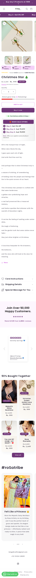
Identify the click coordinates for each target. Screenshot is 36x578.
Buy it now (18, 110)
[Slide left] (2, 60)
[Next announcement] (32, 3)
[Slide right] (34, 60)
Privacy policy (28, 572)
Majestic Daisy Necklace (9, 408)
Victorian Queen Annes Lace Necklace (27, 401)
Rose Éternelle (27, 440)
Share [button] (6, 262)
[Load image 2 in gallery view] (18, 60)
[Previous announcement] (4, 3)
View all (18, 455)
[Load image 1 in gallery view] (9, 60)
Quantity (4, 88)
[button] (4, 9)
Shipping (4, 84)
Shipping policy (24, 575)
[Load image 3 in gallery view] (27, 60)
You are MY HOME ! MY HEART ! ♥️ (9, 441)
